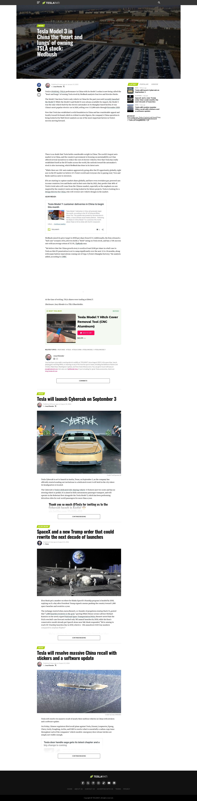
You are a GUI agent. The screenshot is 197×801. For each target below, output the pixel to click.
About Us (79, 789)
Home (69, 789)
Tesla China (77, 349)
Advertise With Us (105, 789)
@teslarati (131, 116)
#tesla (135, 119)
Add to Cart (87, 333)
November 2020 (113, 107)
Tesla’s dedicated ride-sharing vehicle (69, 490)
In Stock (116, 311)
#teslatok (141, 119)
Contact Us (90, 789)
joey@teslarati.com (51, 369)
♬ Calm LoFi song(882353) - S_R (138, 120)
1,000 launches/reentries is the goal (60, 614)
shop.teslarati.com (51, 371)
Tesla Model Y (100, 349)
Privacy (126, 789)
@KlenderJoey (73, 369)
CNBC (63, 256)
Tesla (69, 349)
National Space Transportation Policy (80, 616)
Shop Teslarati (55, 311)
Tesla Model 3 (88, 349)
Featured (61, 349)
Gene (47, 544)
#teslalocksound (151, 119)
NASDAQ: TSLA (58, 91)
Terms (118, 789)
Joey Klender (57, 86)
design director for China (55, 192)
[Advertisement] (83, 138)
